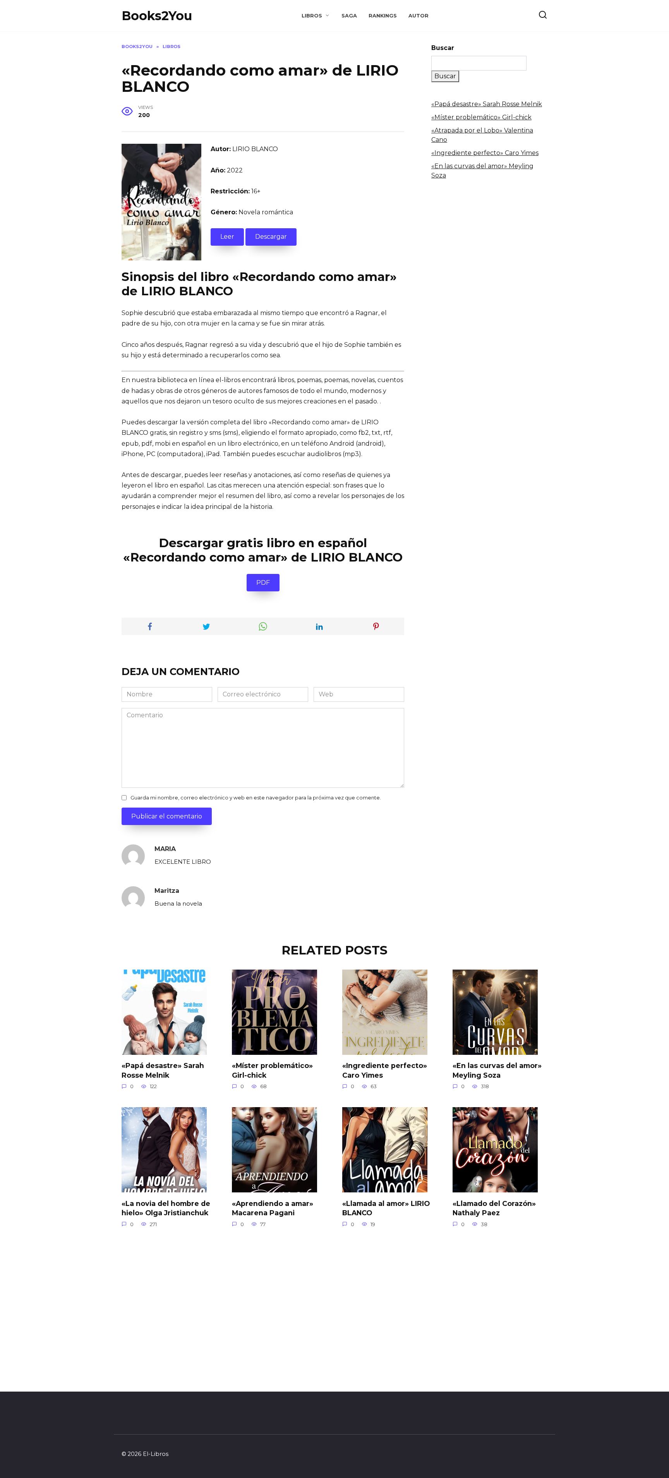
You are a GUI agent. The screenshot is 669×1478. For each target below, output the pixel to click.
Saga (349, 16)
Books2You (157, 15)
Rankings (383, 16)
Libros (312, 16)
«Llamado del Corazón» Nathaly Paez (494, 1208)
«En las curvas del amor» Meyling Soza (497, 1070)
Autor (418, 16)
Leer (227, 236)
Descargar (271, 236)
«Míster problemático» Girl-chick (481, 117)
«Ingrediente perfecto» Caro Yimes (485, 153)
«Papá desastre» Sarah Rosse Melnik (486, 104)
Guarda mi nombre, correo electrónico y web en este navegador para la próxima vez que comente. (255, 798)
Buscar (442, 48)
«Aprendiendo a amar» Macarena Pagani (272, 1208)
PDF (263, 582)
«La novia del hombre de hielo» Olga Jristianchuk (166, 1208)
